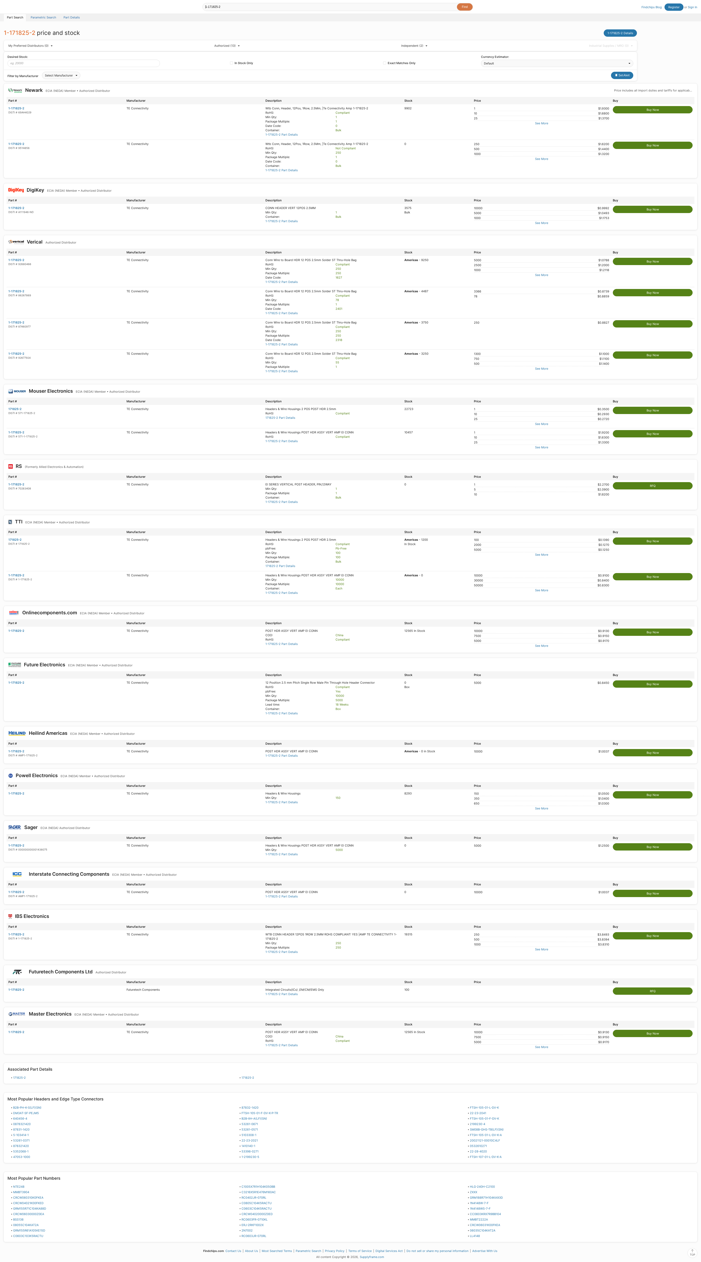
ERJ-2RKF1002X (253, 1225)
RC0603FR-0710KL (255, 1219)
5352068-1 (20, 1151)
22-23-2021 (250, 1140)
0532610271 (478, 1146)
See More (541, 123)
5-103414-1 (21, 1135)
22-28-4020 (478, 1151)
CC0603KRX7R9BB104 (485, 1214)
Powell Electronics (70, 775)
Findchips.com (16, 7)
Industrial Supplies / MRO (609, 45)
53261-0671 (250, 1124)
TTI (52, 521)
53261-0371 (21, 1140)
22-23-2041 (478, 1113)
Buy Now (653, 110)
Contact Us (233, 1251)
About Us (251, 1251)
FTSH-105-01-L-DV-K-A (486, 1135)
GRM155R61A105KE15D (29, 1230)
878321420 (21, 1146)
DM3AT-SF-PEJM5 (26, 1113)
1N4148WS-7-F (480, 1208)
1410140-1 (248, 1146)
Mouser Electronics (84, 391)
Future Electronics (78, 664)
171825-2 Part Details (280, 418)
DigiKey (69, 190)
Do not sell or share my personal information (437, 1251)
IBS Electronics (32, 916)
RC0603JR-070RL (254, 1236)
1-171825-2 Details (620, 33)
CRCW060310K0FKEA (28, 1197)
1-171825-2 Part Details (281, 134)
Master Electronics (83, 1014)
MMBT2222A (479, 1219)
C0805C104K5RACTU (257, 1203)
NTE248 (18, 1186)
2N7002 (247, 1230)
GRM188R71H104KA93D (486, 1197)
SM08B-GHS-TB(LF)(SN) (487, 1129)
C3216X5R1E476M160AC (259, 1192)
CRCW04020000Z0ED (257, 1214)
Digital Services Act (389, 1251)
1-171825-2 (16, 108)
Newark (67, 90)
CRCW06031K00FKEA (485, 1225)
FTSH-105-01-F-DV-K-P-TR (260, 1113)
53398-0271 (250, 1151)
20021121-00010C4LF (485, 1140)
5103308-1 (249, 1135)
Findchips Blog (651, 7)
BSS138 (18, 1219)
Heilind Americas (81, 733)
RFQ (653, 486)
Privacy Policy (334, 1251)
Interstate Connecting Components (102, 874)
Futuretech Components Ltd (77, 971)
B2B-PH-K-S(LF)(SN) (27, 1107)
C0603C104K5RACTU (257, 1208)
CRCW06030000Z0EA (28, 1214)
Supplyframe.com (372, 1257)
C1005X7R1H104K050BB (258, 1186)
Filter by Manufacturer (22, 76)
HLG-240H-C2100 (482, 1186)
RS (49, 466)
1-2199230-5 (250, 1157)
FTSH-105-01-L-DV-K (484, 1107)
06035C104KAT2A (482, 1230)
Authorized (225, 45)
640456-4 (20, 1118)
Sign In (692, 7)
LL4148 (475, 1236)
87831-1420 (21, 1129)
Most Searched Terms (277, 1251)
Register (674, 7)
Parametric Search (308, 1251)
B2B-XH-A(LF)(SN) (254, 1118)
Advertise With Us (484, 1251)
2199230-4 (477, 1124)
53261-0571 (250, 1129)
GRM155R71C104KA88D (29, 1208)
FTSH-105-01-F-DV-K (484, 1118)
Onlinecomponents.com (82, 612)
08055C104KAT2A (26, 1225)
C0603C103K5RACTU (28, 1236)
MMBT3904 (21, 1192)
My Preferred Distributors (28, 45)
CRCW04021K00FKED (28, 1203)
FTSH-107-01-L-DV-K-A (486, 1157)
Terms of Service (360, 1251)
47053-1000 (21, 1157)
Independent (412, 45)
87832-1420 (250, 1107)
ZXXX (473, 1192)
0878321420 (22, 1124)
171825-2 (15, 409)
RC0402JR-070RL (254, 1197)
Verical (51, 242)
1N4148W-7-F (479, 1203)
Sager (56, 827)
